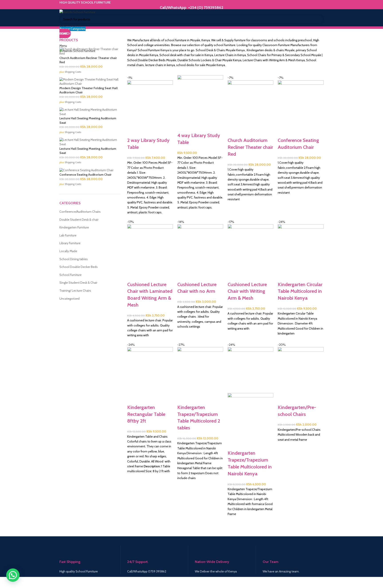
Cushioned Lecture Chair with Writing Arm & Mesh (247, 291)
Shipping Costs (73, 71)
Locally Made (68, 251)
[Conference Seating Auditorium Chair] (86, 170)
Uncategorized (69, 299)
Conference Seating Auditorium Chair (85, 175)
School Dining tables (73, 259)
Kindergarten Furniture (74, 227)
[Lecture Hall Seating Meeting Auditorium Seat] (90, 112)
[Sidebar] (5, 582)
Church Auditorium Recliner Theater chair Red (250, 147)
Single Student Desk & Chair (78, 283)
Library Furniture (69, 243)
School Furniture (70, 275)
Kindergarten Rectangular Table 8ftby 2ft (146, 414)
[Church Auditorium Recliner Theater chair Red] (90, 51)
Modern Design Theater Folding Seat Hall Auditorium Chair (88, 90)
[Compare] (132, 131)
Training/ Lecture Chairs (75, 291)
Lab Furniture (67, 235)
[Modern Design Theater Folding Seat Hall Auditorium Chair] (90, 81)
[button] (13, 575)
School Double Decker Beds (78, 267)
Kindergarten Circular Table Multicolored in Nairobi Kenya (300, 291)
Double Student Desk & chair (78, 220)
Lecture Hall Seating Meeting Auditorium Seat (87, 120)
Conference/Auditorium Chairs (80, 212)
